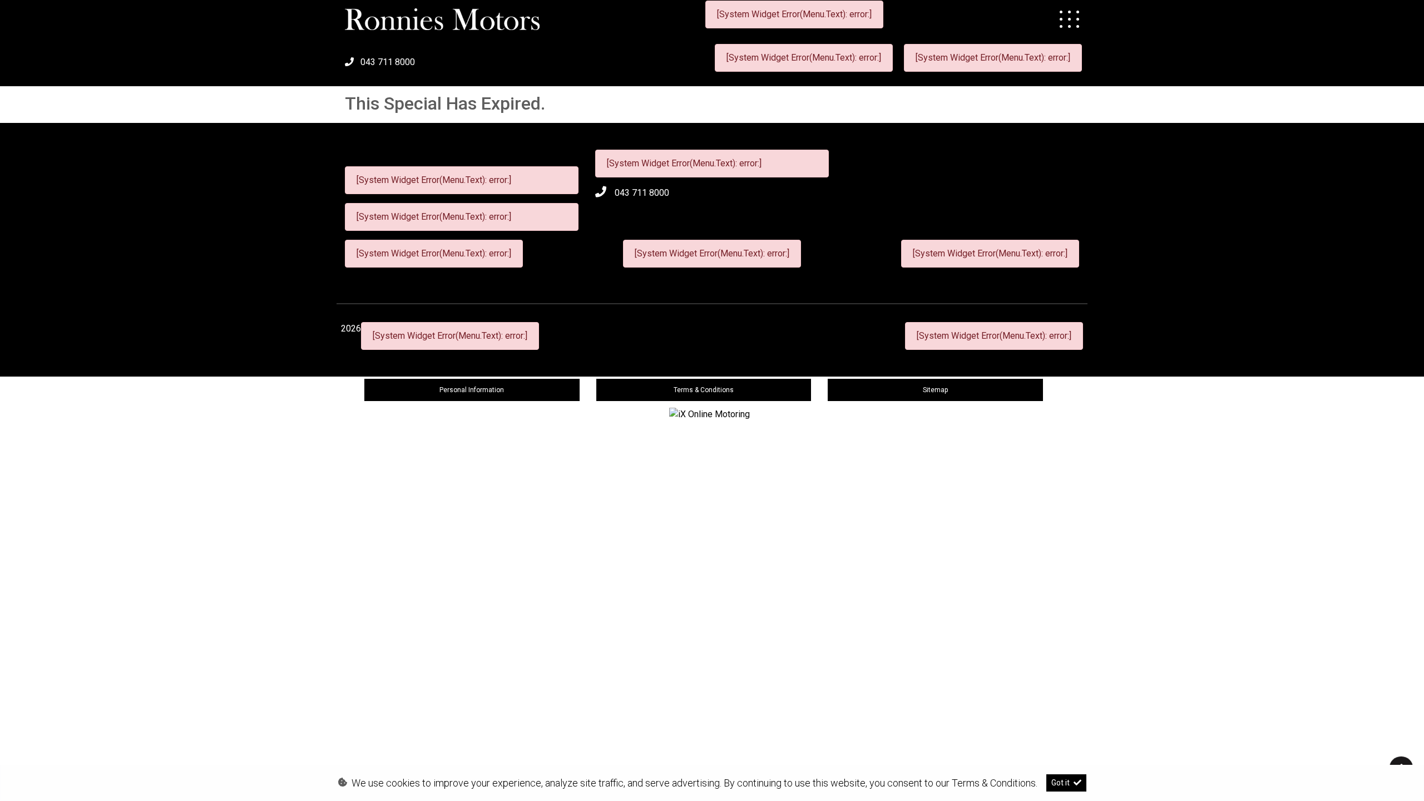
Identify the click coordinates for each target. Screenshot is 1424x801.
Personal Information (471, 390)
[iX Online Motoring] (712, 413)
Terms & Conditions (704, 390)
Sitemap (935, 390)
